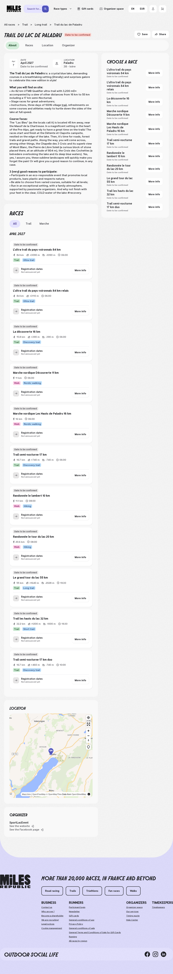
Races (29, 45)
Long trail (41, 24)
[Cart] (162, 8)
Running (73, 936)
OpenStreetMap (79, 794)
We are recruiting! (50, 920)
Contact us (46, 907)
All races (9, 24)
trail (64, 105)
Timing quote (133, 916)
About (12, 45)
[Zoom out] (88, 735)
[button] (51, 755)
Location (47, 45)
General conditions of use (81, 920)
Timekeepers (158, 907)
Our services (132, 911)
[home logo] (15, 881)
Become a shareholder (52, 916)
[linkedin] (165, 954)
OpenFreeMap (39, 794)
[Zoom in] (88, 730)
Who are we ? (48, 911)
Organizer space (134, 907)
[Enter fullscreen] (88, 724)
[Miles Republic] (14, 9)
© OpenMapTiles (54, 794)
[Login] (153, 8)
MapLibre (26, 794)
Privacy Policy (76, 924)
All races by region (78, 941)
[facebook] (149, 954)
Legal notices (47, 924)
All (15, 223)
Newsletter (74, 911)
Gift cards (74, 916)
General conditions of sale (82, 928)
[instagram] (157, 954)
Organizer (68, 45)
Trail (25, 24)
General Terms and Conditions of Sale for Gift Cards (95, 932)
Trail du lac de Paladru (68, 24)
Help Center (132, 920)
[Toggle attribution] (89, 794)
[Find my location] (88, 717)
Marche (44, 223)
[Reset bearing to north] (88, 740)
